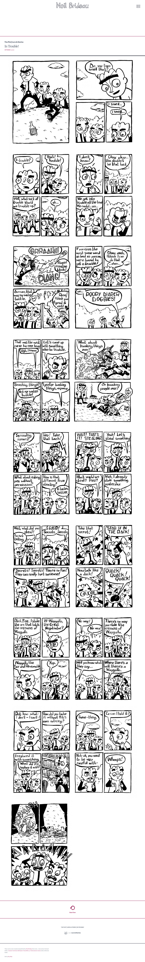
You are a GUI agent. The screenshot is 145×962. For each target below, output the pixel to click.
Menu (138, 6)
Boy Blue (10, 956)
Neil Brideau (29, 948)
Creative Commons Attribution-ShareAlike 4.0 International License (24, 950)
